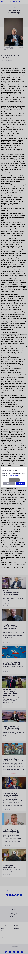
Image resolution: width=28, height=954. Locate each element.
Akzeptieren (21, 483)
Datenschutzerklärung (14, 475)
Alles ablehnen (14, 480)
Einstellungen (9, 483)
